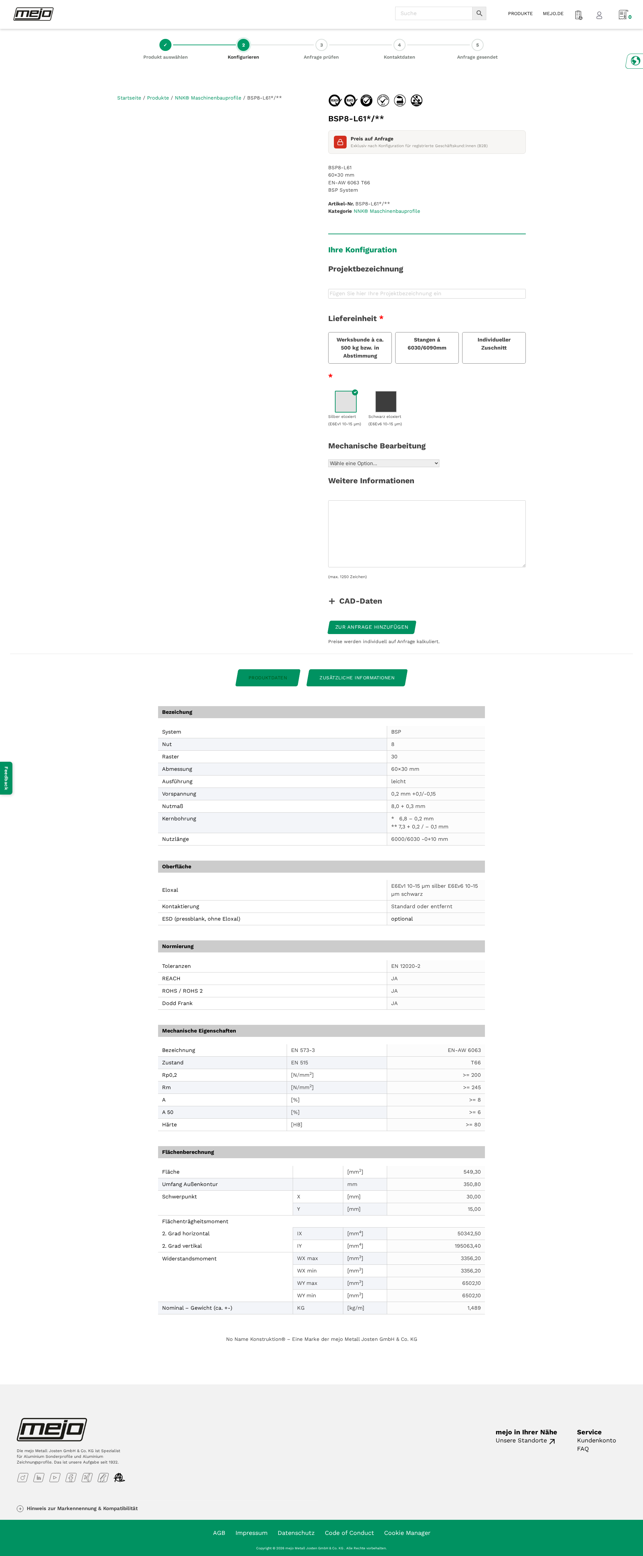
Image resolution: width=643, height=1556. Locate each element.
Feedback (6, 778)
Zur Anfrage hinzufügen (372, 627)
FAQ (583, 1448)
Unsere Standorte (521, 1440)
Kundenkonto (596, 1440)
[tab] (268, 677)
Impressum (251, 1532)
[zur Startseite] (33, 14)
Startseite (129, 98)
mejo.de (553, 13)
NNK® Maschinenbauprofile (208, 98)
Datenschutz (296, 1532)
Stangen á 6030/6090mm (427, 343)
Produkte (158, 98)
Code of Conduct (349, 1532)
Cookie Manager (407, 1532)
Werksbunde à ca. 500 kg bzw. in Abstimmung (360, 347)
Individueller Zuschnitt (494, 343)
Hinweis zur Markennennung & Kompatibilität (82, 1508)
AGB (219, 1532)
